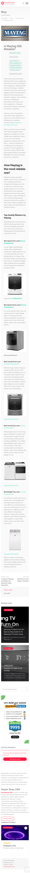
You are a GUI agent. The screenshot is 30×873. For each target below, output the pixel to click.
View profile (7, 593)
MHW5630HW (17, 298)
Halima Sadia (16, 53)
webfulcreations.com (9, 866)
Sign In (23, 3)
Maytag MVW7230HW (11, 485)
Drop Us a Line (15, 759)
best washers (14, 60)
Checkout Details (7, 818)
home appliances (15, 63)
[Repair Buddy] (8, 3)
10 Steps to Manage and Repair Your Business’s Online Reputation (7, 581)
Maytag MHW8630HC (11, 364)
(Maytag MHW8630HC (11, 419)
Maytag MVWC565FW (11, 554)
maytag (12, 65)
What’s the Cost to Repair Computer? (23, 579)
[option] (15, 840)
